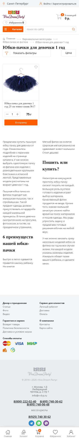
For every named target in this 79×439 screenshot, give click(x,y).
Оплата (43, 314)
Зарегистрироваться (64, 4)
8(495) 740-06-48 (38, 404)
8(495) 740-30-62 (51, 401)
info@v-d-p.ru (39, 395)
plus (17, 114)
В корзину (21, 122)
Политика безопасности (16, 328)
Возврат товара (11, 324)
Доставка (44, 310)
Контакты (45, 324)
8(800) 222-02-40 (25, 401)
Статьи (6, 307)
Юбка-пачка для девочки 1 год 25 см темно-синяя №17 (19, 105)
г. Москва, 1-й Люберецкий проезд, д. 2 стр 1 (39, 389)
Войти (47, 4)
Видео (6, 314)
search (73, 29)
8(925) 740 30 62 (39, 416)
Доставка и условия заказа (17, 332)
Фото (5, 310)
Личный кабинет (49, 307)
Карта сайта (46, 328)
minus (7, 114)
